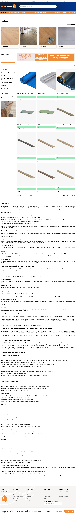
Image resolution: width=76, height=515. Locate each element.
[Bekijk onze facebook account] (3, 492)
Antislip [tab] (3, 75)
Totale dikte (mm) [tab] (5, 72)
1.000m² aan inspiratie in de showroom (33, 1)
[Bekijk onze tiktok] (6, 492)
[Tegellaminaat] (66, 36)
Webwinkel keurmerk (67, 1)
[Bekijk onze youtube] (8, 492)
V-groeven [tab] (3, 85)
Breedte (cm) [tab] (4, 66)
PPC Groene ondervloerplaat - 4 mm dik (46, 124)
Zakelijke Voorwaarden (64, 491)
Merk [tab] (2, 61)
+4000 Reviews (58, 1)
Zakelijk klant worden (18, 496)
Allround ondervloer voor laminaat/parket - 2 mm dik (62, 94)
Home (2, 15)
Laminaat (29, 503)
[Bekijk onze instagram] (1, 492)
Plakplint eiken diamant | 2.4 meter (64, 187)
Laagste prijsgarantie (6, 1)
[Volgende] (31, 195)
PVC (28, 502)
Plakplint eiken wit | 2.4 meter (63, 155)
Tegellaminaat (62, 46)
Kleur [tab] (2, 63)
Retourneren (47, 498)
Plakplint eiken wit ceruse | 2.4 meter (25, 187)
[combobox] (38, 6)
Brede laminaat (24, 46)
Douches (29, 496)
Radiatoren (29, 493)
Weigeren (48, 511)
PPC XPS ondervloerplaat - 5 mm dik (25, 124)
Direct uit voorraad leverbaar (18, 1)
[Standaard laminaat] (10, 36)
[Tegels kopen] (10, 6)
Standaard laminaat (6, 46)
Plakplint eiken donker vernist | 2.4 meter (46, 187)
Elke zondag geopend (48, 1)
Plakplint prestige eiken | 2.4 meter (25, 155)
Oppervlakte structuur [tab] (6, 82)
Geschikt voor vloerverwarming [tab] (7, 79)
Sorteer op (60, 66)
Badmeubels (30, 494)
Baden (28, 498)
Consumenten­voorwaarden (65, 493)
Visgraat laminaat (44, 46)
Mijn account (47, 493)
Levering (46, 494)
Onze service (16, 494)
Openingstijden (16, 491)
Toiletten (29, 500)
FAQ (45, 491)
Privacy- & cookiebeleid (64, 494)
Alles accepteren (69, 511)
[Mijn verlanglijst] (70, 7)
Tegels (28, 491)
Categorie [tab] (3, 58)
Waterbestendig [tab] (5, 88)
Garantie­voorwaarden (63, 496)
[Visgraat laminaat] (47, 36)
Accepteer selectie (58, 511)
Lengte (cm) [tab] (4, 69)
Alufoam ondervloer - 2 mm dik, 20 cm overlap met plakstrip (45, 94)
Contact (15, 493)
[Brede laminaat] (29, 36)
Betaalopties (47, 496)
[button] (66, 7)
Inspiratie (15, 500)
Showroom (15, 498)
